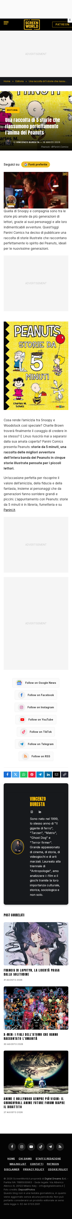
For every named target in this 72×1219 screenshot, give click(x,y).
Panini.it (9, 510)
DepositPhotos (26, 1189)
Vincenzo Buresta (27, 142)
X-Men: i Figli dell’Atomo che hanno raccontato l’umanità (31, 1036)
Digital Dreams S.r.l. (55, 1178)
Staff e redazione (48, 1158)
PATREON (53, 1164)
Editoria (12, 110)
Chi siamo (25, 1158)
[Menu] (6, 23)
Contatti (36, 1164)
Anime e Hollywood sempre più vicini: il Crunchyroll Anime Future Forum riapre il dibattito (34, 1102)
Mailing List (18, 1164)
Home (11, 1158)
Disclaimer (11, 1169)
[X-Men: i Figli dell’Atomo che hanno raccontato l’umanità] (36, 1008)
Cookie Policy (58, 1169)
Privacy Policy (33, 1169)
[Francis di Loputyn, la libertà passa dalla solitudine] (36, 943)
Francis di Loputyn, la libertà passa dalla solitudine (32, 972)
